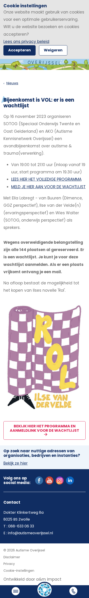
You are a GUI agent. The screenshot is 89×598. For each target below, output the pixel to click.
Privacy (9, 563)
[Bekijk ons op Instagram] (60, 480)
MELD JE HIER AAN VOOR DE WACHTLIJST (48, 187)
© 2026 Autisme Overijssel (24, 550)
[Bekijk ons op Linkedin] (70, 480)
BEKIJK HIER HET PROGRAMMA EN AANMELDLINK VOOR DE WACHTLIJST (44, 428)
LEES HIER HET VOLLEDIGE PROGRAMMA (46, 179)
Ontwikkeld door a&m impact (32, 579)
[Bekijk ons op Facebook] (39, 480)
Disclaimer (11, 557)
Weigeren (53, 50)
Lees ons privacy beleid (26, 41)
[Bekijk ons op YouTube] (49, 480)
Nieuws (12, 83)
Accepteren (19, 50)
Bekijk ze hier (15, 463)
